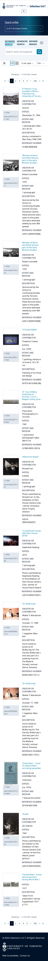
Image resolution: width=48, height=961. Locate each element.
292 (35, 81)
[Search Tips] (41, 42)
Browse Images (33, 42)
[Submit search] (39, 51)
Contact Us (25, 955)
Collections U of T (17, 938)
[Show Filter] (4, 63)
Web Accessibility (10, 955)
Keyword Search (10, 42)
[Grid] (17, 63)
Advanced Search (22, 42)
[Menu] (24, 11)
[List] (12, 63)
